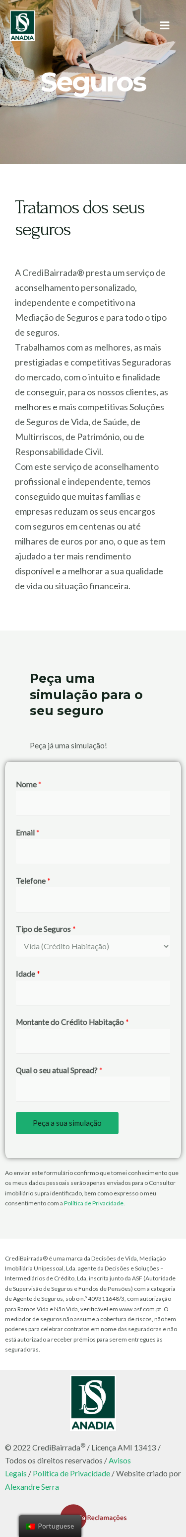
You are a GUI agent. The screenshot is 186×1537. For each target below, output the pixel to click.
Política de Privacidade (71, 1473)
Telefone (33, 880)
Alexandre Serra (32, 1486)
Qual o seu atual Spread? (59, 1070)
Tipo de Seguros (46, 928)
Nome (29, 784)
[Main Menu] (165, 25)
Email (28, 832)
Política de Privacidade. (94, 1203)
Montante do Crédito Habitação (72, 1021)
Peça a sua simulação (67, 1122)
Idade (28, 973)
